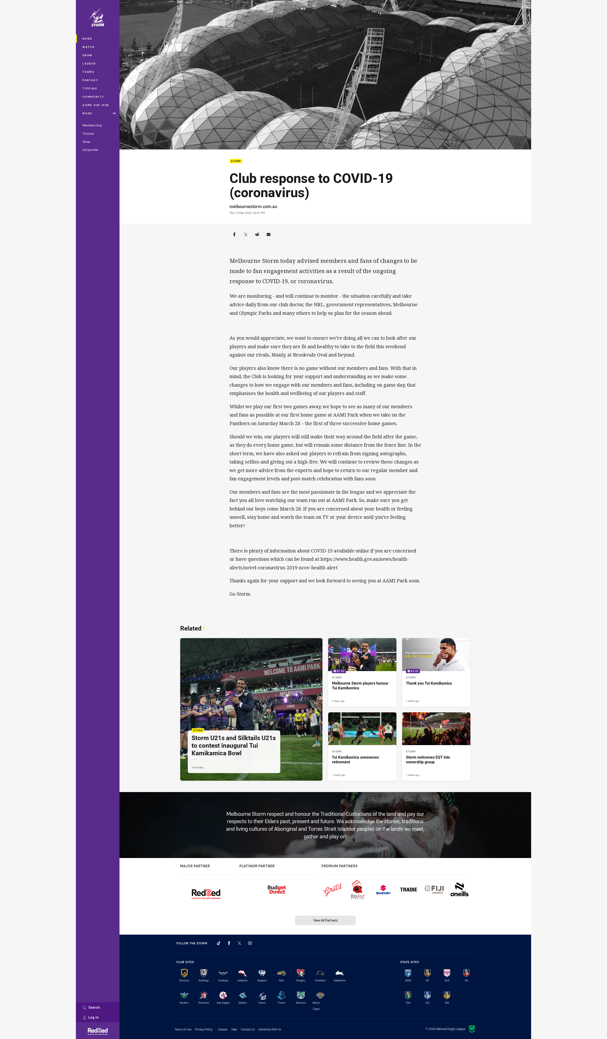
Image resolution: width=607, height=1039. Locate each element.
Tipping (90, 88)
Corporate (90, 150)
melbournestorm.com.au (253, 206)
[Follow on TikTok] (219, 943)
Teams (89, 72)
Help (234, 1029)
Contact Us (248, 1029)
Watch (89, 47)
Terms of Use (183, 1029)
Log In (93, 1017)
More (87, 113)
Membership (92, 125)
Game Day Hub (96, 105)
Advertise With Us (270, 1029)
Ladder (89, 63)
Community (93, 96)
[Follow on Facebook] (229, 943)
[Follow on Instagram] (250, 943)
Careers (223, 1029)
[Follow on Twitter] (239, 943)
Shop (86, 141)
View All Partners (325, 920)
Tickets (88, 133)
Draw (87, 55)
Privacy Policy (203, 1029)
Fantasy (90, 80)
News (87, 38)
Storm (236, 161)
